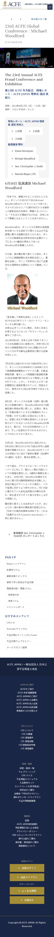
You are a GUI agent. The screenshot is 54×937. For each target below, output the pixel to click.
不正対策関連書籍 (27, 800)
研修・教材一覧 (27, 768)
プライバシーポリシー (27, 831)
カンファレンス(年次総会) (27, 786)
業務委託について (27, 845)
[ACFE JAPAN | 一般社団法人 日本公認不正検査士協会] (28, 4)
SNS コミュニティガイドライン (27, 834)
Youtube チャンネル (17, 628)
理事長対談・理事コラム (19, 588)
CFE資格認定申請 (27, 744)
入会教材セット (27, 782)
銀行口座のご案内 (27, 838)
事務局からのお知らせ (27, 710)
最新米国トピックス (17, 576)
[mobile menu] (49, 7)
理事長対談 (13, 594)
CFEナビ (11, 622)
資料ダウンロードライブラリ (27, 797)
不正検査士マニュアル (27, 778)
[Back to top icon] (48, 931)
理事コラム (13, 600)
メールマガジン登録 (17, 647)
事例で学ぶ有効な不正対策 (20, 582)
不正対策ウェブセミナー (19, 641)
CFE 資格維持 (27, 748)
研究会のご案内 (27, 789)
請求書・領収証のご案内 (27, 842)
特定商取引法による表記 (27, 827)
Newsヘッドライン (16, 563)
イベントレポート (16, 607)
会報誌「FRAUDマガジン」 (27, 793)
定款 (27, 820)
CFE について (27, 730)
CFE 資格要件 (27, 737)
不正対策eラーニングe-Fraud (22, 635)
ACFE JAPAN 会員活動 (27, 707)
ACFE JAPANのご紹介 (27, 696)
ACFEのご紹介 (27, 688)
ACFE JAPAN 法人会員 (27, 703)
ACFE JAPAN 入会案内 (27, 699)
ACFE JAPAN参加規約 (27, 824)
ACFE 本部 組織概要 (27, 692)
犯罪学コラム (13, 569)
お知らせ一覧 (40, 19)
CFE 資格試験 (27, 741)
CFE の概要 (27, 733)
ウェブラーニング (27, 771)
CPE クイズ (27, 775)
